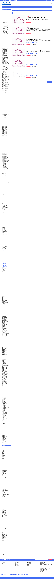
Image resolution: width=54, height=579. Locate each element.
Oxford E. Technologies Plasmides (4, 121)
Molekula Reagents (4, 112)
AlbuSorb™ (3, 216)
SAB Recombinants (4, 424)
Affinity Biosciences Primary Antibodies (5, 24)
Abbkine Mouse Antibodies (5, 152)
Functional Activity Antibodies (4, 323)
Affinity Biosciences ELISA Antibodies (5, 16)
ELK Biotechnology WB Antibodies (4, 202)
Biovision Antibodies (4, 231)
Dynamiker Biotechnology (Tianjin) (6, 549)
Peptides (3, 395)
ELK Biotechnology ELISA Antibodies (5, 200)
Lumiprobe (3, 498)
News (9, 7)
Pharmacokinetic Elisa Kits (5, 207)
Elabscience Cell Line (4, 47)
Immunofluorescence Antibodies (4, 353)
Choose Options (28, 33)
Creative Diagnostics (4, 473)
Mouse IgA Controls (4, 381)
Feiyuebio (3, 453)
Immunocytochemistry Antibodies (4, 351)
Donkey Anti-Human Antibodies (4, 283)
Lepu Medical (3, 527)
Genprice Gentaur (4, 519)
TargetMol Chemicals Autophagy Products (4, 132)
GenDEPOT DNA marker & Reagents (5, 56)
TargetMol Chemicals (4, 535)
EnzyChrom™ (3, 296)
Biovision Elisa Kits (4, 232)
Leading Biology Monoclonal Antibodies (5, 78)
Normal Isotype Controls (5, 385)
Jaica (2, 517)
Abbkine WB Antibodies (5, 167)
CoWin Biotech (4, 542)
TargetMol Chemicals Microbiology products (4, 136)
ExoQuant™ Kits (4, 305)
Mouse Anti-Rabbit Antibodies (4, 380)
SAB (2, 448)
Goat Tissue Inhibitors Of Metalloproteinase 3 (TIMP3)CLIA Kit (36, 17)
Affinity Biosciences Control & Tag (5, 14)
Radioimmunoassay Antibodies (4, 414)
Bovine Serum (41, 571)
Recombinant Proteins (4, 418)
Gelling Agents (3, 326)
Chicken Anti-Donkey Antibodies (4, 239)
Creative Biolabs (4, 449)
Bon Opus (3, 488)
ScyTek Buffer (3, 177)
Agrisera (3, 487)
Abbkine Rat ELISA (4, 162)
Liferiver (3, 538)
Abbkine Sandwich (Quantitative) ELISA (4, 165)
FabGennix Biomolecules (5, 315)
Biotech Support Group (4, 513)
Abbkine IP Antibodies (4, 151)
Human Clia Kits (4, 259)
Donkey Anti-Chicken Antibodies (4, 280)
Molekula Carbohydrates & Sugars (5, 108)
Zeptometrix (3, 506)
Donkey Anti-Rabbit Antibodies (4, 287)
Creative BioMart (4, 489)
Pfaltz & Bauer (3, 469)
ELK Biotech (3, 516)
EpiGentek (3, 457)
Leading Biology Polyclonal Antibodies (5, 83)
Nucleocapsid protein (4, 386)
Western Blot (3, 440)
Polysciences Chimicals (5, 175)
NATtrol (3, 384)
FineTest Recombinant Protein (4, 194)
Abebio (3, 478)
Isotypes (3, 360)
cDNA (2, 236)
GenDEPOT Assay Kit (4, 51)
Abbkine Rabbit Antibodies (5, 161)
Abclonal (3, 468)
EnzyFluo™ (3, 297)
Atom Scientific (4, 514)
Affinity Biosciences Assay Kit (5, 12)
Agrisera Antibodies (4, 31)
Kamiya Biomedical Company (5, 494)
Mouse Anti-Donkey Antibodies (4, 375)
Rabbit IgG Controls (4, 412)
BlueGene (3, 475)
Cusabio (3, 450)
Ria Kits (3, 419)
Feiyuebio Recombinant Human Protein (5, 319)
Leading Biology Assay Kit (5, 62)
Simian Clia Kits (4, 265)
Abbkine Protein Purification (5, 160)
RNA (2, 420)
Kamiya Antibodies (4, 362)
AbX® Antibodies (4, 213)
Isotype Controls (4, 359)
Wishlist (15, 563)
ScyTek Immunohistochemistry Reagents (4, 181)
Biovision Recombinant (4, 233)
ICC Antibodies (4, 346)
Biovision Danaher (42, 563)
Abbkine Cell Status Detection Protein (4, 146)
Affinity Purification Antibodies (4, 215)
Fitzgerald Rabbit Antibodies (5, 195)
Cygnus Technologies (4, 508)
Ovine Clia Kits (4, 261)
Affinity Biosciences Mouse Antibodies (5, 20)
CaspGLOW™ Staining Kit (5, 235)
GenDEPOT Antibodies (4, 50)
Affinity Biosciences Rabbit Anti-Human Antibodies (5, 26)
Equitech (3, 509)
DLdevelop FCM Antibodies (5, 192)
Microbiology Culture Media (5, 373)
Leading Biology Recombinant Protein (5, 93)
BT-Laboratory (3, 458)
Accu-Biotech (3, 530)
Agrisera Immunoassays (5, 35)
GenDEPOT (3, 496)
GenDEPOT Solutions (4, 61)
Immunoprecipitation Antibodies (4, 357)
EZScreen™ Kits (4, 313)
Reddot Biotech (4, 477)
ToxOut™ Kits (3, 435)
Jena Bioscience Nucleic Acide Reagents (5, 172)
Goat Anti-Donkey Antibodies (5, 333)
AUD (17, 0)
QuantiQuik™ (3, 401)
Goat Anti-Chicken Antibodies (4, 332)
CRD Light (3, 533)
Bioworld (3, 467)
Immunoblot (3, 349)
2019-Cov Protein (4, 208)
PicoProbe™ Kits (4, 397)
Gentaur (3, 497)
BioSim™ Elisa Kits (4, 230)
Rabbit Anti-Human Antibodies (4, 409)
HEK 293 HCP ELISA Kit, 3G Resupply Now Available (45, 568)
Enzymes (3, 299)
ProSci (3, 451)
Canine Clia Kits (4, 252)
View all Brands (4, 551)
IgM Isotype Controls (4, 348)
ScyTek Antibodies (4, 176)
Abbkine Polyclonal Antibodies (4, 155)
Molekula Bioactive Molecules (4, 102)
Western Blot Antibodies (5, 441)
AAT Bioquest (3, 459)
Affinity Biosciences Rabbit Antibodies (5, 28)
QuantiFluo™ (3, 400)
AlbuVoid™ (3, 217)
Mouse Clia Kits (4, 260)
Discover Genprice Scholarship (43, 569)
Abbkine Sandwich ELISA (5, 166)
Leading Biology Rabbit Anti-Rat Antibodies (5, 89)
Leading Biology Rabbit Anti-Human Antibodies (5, 85)
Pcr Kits (3, 394)
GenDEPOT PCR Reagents (5, 57)
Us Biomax (3, 492)
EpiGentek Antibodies (4, 300)
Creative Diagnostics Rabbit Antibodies (5, 270)
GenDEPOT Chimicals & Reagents (4, 54)
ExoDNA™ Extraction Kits (5, 302)
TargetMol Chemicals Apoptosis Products (4, 130)
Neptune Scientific (4, 537)
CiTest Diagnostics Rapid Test (5, 189)
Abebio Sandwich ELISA (5, 168)
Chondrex (3, 507)
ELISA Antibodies (4, 293)
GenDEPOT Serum (4, 60)
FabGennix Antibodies (4, 314)
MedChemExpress (4, 474)
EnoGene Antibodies (4, 295)
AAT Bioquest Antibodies (5, 183)
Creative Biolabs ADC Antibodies (4, 198)
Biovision (3, 472)
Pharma (3, 396)
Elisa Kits (3, 294)
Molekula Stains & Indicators (5, 114)
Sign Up (49, 0)
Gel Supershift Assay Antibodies (4, 325)
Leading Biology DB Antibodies (4, 66)
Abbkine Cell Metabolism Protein (5, 141)
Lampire (3, 495)
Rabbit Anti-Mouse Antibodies (4, 411)
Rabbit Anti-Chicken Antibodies (4, 404)
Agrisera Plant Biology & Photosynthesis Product (5, 37)
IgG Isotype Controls (4, 347)
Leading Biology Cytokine (5, 64)
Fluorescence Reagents (5, 321)
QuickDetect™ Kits (4, 402)
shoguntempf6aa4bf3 (4, 128)
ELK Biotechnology (4, 460)
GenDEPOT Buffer (4, 52)
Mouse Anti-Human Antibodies (4, 378)
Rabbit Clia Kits (4, 263)
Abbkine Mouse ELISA (4, 153)
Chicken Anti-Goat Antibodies (4, 241)
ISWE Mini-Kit (3, 361)
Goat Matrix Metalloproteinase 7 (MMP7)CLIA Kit (34, 28)
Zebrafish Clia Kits (5, 266)
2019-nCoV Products (4, 210)
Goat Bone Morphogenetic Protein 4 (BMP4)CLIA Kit (34, 61)
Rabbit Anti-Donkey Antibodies (4, 406)
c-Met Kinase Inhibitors (4, 234)
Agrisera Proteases (4, 38)
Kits (2, 364)
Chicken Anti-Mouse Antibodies (4, 245)
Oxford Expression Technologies (6, 518)
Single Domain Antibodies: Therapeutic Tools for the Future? (46, 564)
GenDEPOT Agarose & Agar (5, 49)
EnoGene (3, 447)
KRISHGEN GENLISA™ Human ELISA (5, 366)
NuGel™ (3, 387)
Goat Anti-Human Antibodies (5, 334)
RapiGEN (3, 531)
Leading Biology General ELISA (5, 73)
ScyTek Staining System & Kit (5, 182)
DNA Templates (4, 442)
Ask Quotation (4, 7)
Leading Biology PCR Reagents (4, 81)
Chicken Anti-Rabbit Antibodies (4, 247)
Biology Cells (3, 229)
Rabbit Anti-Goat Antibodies (5, 407)
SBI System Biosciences (5, 490)
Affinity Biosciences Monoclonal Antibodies (5, 18)
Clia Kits (3, 250)
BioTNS (3, 541)
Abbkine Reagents (4, 163)
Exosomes (3, 306)
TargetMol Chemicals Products (4, 139)
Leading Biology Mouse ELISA (5, 79)
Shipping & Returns (17, 565)
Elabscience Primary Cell (5, 48)
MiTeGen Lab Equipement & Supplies (5, 174)
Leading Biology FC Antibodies (4, 71)
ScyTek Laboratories (4, 499)
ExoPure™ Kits (3, 304)
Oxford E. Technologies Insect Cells (4, 120)
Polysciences (3, 550)
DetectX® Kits (4, 274)
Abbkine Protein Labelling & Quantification (5, 159)
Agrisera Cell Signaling (4, 32)
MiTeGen (3, 491)
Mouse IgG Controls (4, 382)
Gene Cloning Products (4, 328)
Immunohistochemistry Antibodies (4, 355)
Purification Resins (4, 398)
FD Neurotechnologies (4, 515)
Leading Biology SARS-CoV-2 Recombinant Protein (5, 96)
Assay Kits (3, 227)
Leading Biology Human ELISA (5, 75)
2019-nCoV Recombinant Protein (5, 212)
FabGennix (3, 479)
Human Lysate (3, 345)
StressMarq (3, 455)
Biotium (3, 454)
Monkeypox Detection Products (4, 204)
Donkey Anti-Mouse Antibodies (4, 285)
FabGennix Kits (4, 316)
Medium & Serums (4, 370)
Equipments (3, 301)
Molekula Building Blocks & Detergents (5, 106)
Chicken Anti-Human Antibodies (4, 243)
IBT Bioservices (4, 512)
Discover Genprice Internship (43, 570)
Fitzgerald (3, 452)
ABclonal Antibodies (4, 184)
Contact (13, 7)
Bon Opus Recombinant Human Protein (5, 187)
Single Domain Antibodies (5, 196)
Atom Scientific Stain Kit (5, 46)
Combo (3, 267)
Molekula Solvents (4, 113)
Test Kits (3, 433)
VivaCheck (3, 540)
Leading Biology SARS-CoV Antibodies (5, 94)
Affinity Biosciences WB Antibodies (5, 30)
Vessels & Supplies (4, 438)
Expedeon (3, 511)
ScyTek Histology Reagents (5, 178)
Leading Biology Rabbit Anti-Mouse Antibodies (5, 87)
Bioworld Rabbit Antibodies (5, 169)
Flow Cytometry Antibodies (5, 320)
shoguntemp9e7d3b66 (4, 127)
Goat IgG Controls (4, 337)
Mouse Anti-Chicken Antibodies (4, 372)
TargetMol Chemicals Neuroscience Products (5, 138)
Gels (2, 327)
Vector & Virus (3, 437)
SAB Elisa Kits (3, 423)
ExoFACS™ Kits (4, 303)
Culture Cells (3, 271)
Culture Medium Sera (4, 272)
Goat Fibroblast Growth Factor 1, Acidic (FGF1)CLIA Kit (34, 50)
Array (2, 226)
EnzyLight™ (3, 298)
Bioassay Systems (4, 510)
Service (3, 124)
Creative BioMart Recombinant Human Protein (5, 191)
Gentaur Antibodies (4, 170)
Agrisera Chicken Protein (5, 33)
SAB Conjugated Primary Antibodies (5, 422)
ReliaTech (3, 493)
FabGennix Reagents (4, 317)
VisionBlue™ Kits (4, 439)
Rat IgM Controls (4, 416)
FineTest (3, 456)
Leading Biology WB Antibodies (4, 99)
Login (46, 0)
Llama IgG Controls (4, 367)
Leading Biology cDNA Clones (5, 63)
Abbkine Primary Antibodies (5, 156)
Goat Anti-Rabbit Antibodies (5, 336)
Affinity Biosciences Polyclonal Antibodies (4, 22)
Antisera (3, 224)
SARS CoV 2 (3, 425)
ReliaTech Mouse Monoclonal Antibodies (5, 206)
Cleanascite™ (3, 249)
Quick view (18, 23)
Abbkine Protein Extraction (5, 157)
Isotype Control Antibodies (5, 358)
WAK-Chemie (3, 539)
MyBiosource (3, 536)
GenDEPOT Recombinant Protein (5, 59)
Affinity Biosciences (4, 470)
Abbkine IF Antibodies (4, 150)
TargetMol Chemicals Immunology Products (4, 134)
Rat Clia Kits (4, 264)
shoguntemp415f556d (4, 126)
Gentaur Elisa (3, 329)
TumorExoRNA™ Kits (4, 436)
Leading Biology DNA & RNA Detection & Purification (5, 68)
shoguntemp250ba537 (4, 125)
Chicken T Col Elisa (4, 248)
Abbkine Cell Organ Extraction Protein (4, 143)
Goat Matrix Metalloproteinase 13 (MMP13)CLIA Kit (34, 39)
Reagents (3, 417)
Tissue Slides (3, 434)
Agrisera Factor (4, 34)
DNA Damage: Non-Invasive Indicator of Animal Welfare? (45, 567)
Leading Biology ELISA (4, 69)
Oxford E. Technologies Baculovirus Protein (4, 116)
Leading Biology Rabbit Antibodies (4, 91)
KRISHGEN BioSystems (4, 471)
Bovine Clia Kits (4, 251)
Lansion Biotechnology (4, 534)
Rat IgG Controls (4, 415)
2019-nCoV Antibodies (4, 209)
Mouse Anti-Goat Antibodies (5, 376)
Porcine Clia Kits (4, 262)
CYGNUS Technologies (4, 273)
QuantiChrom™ (4, 399)
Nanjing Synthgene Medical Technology (5, 529)
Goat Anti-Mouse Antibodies (5, 335)
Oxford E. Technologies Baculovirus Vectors (4, 118)
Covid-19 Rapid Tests (4, 268)
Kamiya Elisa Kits (4, 363)
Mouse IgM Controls (4, 383)
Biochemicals (3, 228)
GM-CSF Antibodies (4, 330)
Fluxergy (3, 532)
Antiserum (3, 225)
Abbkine (3, 476)
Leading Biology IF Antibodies (5, 76)
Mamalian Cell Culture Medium (4, 369)
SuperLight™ (3, 432)
